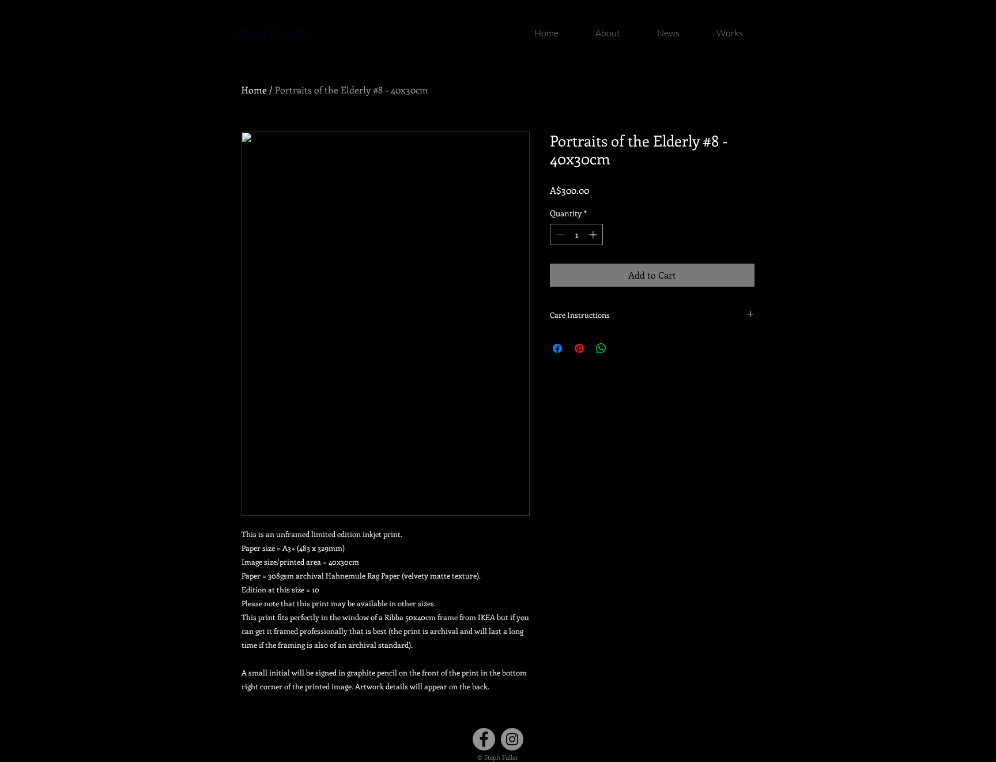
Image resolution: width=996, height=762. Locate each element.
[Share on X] (623, 348)
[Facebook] (484, 739)
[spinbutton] (576, 234)
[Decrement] (559, 234)
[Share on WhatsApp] (601, 348)
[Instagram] (512, 739)
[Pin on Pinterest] (579, 348)
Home (254, 90)
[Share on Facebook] (557, 348)
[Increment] (594, 234)
